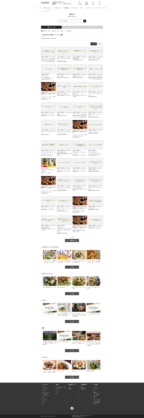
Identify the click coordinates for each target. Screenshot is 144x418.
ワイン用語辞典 (65, 7)
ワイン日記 (44, 387)
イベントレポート (72, 27)
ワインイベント (88, 7)
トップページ (95, 387)
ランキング (44, 390)
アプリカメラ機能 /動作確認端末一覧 (96, 402)
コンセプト (95, 388)
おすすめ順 (93, 43)
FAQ (94, 390)
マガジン (81, 7)
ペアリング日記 (44, 388)
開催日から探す (46, 30)
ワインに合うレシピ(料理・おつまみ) (60, 388)
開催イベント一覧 (51, 27)
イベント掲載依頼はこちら (72, 240)
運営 (94, 397)
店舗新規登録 (83, 388)
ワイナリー (99, 7)
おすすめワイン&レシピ (47, 7)
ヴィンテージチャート (74, 7)
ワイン (94, 7)
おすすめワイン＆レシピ (46, 392)
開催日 (99, 43)
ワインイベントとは (93, 27)
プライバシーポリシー (97, 399)
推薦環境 (95, 392)
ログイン (69, 387)
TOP (40, 7)
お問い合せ (95, 395)
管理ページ (83, 387)
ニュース (43, 402)
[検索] (84, 21)
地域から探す (56, 30)
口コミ (43, 404)
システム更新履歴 (96, 394)
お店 (104, 7)
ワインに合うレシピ (57, 7)
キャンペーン (44, 401)
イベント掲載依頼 (67, 30)
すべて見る (72, 267)
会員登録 (69, 388)
